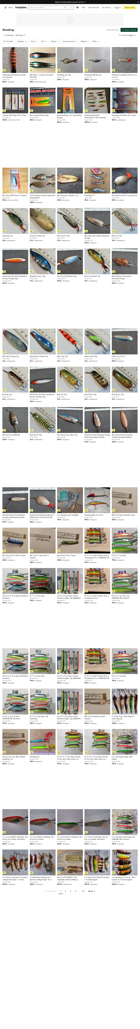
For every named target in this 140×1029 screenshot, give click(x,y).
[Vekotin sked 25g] (97, 341)
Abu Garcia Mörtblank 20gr (67, 276)
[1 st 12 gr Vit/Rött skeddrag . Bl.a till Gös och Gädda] (43, 822)
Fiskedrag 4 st (89, 195)
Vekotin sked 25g (90, 356)
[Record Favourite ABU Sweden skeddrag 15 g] (15, 742)
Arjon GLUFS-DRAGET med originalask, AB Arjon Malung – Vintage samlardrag (68, 878)
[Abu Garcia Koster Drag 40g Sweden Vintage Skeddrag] (125, 420)
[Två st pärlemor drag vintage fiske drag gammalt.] (43, 180)
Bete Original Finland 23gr (39, 115)
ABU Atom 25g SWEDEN (11, 435)
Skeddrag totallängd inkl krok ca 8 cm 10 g (124, 76)
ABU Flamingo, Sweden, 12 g (67, 195)
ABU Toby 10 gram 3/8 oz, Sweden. (39, 556)
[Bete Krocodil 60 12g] (97, 261)
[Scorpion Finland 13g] (43, 221)
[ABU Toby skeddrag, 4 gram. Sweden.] (97, 701)
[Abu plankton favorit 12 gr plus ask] (125, 180)
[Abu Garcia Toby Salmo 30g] (70, 420)
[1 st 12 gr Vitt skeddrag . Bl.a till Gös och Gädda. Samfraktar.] (97, 822)
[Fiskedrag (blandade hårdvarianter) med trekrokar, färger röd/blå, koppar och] (97, 100)
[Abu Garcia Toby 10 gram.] (70, 540)
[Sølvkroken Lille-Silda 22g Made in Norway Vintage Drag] (15, 261)
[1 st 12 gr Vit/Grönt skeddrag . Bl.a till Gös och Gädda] (70, 822)
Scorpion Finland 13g (37, 236)
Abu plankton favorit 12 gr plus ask (124, 195)
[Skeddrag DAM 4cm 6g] (97, 60)
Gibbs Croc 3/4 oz (118, 356)
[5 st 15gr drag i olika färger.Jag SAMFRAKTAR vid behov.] (125, 822)
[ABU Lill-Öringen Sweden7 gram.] (125, 500)
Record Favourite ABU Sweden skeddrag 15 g (13, 758)
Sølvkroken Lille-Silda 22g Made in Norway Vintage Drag (14, 277)
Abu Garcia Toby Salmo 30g (67, 435)
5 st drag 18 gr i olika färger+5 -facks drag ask (123, 717)
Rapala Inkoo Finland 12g (39, 356)
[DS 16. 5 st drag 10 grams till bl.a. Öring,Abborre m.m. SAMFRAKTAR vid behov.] (97, 540)
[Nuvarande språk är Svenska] (77, 7)
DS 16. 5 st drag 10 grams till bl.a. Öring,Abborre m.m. (96, 597)
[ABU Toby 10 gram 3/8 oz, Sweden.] (43, 540)
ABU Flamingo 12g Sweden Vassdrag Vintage (121, 277)
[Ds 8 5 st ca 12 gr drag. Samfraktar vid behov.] (15, 581)
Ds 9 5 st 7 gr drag (119, 555)
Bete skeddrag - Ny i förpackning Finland (69, 116)
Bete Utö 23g (117, 236)
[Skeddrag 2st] (43, 742)
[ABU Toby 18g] (70, 341)
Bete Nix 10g (7, 394)
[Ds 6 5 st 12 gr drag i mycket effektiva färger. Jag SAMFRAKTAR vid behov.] (70, 581)
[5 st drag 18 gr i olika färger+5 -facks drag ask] (125, 701)
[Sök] (65, 7)
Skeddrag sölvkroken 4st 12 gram (124, 115)
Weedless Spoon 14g (37, 276)
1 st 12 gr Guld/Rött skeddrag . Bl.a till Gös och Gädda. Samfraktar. (15, 838)
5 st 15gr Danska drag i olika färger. (122, 758)
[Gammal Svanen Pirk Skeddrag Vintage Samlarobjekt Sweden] (15, 500)
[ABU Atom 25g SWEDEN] (15, 420)
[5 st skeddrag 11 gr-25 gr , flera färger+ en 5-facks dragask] (125, 862)
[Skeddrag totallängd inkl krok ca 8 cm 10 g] (125, 60)
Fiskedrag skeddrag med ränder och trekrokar (14, 76)
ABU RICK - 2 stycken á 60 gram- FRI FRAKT (42, 76)
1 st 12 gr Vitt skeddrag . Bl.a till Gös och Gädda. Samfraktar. (96, 838)
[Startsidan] (20, 7)
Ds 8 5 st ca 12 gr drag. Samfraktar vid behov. (15, 597)
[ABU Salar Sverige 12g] (15, 341)
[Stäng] (138, 2)
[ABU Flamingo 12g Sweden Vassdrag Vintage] (125, 261)
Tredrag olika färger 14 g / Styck (14, 115)
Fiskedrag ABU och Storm (93, 515)
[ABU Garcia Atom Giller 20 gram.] (15, 540)
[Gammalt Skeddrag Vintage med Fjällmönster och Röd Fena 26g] (43, 500)
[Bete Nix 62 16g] (97, 380)
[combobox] (48, 7)
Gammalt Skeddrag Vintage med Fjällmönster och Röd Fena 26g (41, 516)
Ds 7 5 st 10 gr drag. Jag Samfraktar (39, 717)
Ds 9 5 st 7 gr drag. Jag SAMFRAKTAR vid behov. (121, 597)
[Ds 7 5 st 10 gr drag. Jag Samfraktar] (43, 701)
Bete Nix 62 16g (90, 394)
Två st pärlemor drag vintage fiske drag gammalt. (42, 196)
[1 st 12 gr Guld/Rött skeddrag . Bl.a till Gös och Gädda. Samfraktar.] (15, 822)
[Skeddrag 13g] (15, 221)
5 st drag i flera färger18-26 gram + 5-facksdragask (96, 878)
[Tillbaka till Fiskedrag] (3, 35)
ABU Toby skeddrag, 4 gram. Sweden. (94, 717)
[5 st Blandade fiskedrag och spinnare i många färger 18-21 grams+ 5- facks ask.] (43, 862)
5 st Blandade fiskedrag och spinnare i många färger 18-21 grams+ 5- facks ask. (41, 878)
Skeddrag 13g (7, 236)
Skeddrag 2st (35, 757)
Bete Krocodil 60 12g (92, 276)
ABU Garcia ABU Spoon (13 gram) (14, 195)
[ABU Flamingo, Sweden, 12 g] (70, 180)
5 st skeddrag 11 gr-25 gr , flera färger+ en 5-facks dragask (123, 878)
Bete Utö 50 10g (63, 236)
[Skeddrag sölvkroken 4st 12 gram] (125, 100)
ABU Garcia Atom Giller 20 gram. (14, 555)
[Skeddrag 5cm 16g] (70, 60)
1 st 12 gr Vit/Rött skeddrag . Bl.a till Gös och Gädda (42, 838)
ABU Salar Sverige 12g (10, 356)
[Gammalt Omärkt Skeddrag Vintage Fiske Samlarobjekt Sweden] (97, 420)
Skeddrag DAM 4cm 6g (92, 75)
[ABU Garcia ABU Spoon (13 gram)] (15, 180)
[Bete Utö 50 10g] (70, 221)
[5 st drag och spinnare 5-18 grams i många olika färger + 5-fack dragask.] (15, 862)
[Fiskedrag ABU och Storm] (97, 500)
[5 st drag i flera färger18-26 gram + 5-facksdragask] (97, 862)
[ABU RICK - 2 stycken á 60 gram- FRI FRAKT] (43, 60)
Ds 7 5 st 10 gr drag (37, 596)
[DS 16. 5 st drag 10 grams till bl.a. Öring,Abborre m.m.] (97, 581)
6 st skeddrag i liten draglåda (68, 515)
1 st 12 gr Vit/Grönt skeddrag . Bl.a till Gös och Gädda (69, 838)
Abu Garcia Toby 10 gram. (66, 555)
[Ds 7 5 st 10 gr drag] (43, 581)
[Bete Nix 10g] (15, 380)
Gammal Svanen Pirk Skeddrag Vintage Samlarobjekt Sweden (13, 516)
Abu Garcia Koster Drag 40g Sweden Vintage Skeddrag (122, 436)
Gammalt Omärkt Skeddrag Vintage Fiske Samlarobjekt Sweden (97, 436)
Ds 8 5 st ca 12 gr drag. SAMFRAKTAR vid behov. (11, 717)
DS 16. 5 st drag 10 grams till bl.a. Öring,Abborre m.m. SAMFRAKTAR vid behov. (96, 556)
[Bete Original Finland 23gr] (43, 100)
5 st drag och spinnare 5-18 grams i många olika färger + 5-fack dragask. (15, 878)
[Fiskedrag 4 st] (97, 180)
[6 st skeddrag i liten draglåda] (70, 500)
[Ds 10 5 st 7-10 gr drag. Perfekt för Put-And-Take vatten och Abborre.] (70, 742)
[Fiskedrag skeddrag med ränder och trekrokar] (15, 60)
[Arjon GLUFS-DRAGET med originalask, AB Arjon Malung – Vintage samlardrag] (70, 862)
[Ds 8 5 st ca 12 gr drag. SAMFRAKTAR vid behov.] (15, 701)
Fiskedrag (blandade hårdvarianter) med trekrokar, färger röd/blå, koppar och (95, 116)
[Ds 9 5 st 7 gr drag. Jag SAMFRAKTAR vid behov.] (125, 581)
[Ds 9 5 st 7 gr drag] (125, 540)
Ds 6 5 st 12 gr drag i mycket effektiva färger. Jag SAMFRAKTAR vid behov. (70, 597)
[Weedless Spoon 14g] (43, 261)
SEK (83, 7)
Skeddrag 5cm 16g (64, 75)
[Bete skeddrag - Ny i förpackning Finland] (70, 100)
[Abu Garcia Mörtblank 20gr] (70, 261)
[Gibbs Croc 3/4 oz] (125, 341)
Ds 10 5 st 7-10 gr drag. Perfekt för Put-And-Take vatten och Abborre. (68, 758)
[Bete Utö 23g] (125, 221)
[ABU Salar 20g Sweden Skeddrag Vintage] (97, 221)
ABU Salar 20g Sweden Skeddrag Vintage (96, 237)
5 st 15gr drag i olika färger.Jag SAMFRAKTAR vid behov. (123, 838)
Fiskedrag (9, 35)
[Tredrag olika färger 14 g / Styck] (15, 100)
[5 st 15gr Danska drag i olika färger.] (125, 742)
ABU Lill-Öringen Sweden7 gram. (123, 515)
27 (83, 891)
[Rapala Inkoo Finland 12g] (43, 341)
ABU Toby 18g (62, 356)
